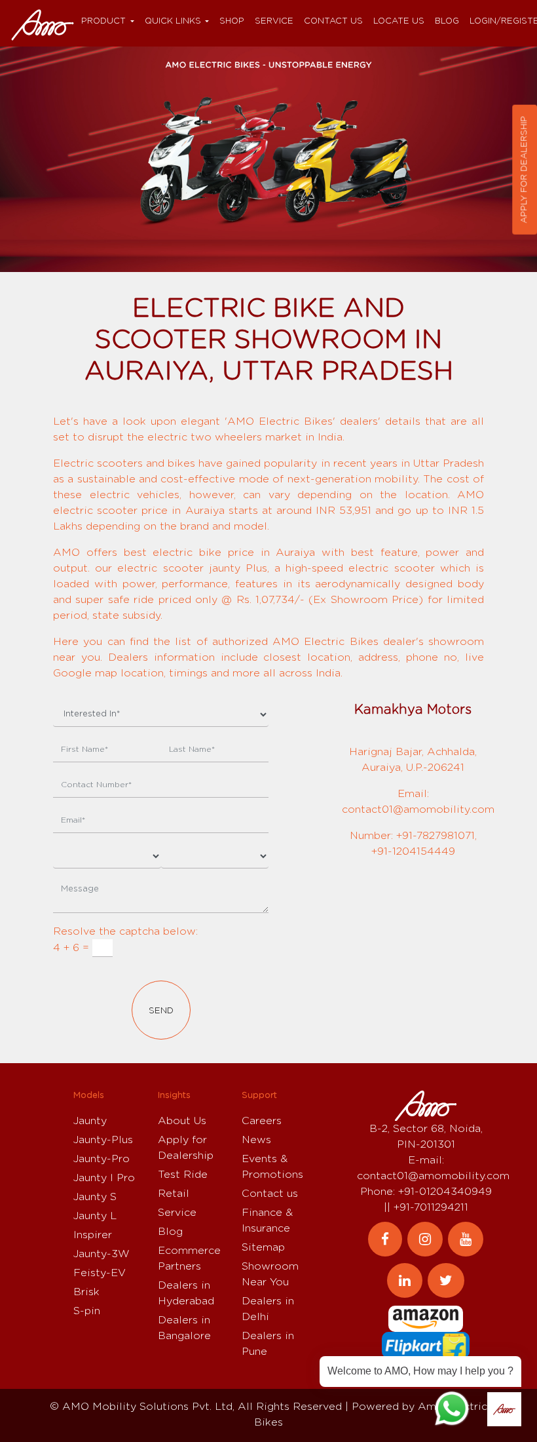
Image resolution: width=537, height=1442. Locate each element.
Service (274, 21)
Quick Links (173, 21)
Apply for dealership (524, 170)
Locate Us (398, 21)
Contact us (333, 21)
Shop (231, 21)
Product (103, 21)
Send (161, 1011)
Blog (447, 21)
